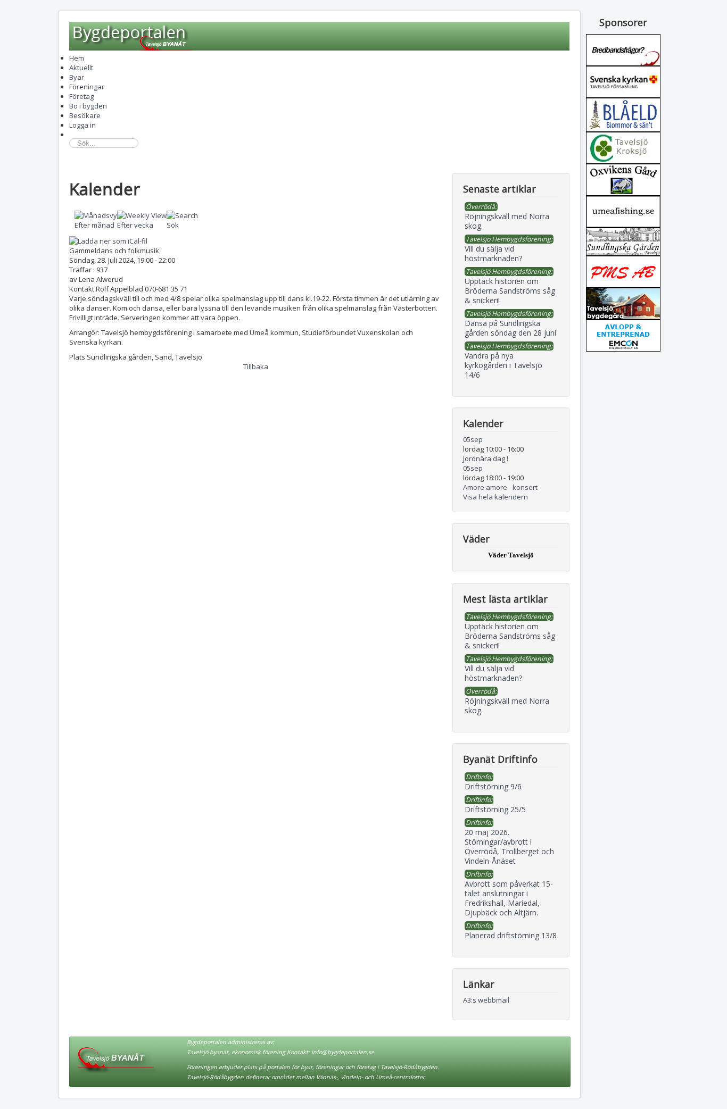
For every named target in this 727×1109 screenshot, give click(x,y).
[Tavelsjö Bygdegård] (623, 302)
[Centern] (623, 147)
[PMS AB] (623, 271)
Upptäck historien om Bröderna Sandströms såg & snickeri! (510, 636)
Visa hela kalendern (495, 497)
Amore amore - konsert (500, 487)
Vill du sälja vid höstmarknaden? (493, 673)
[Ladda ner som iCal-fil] (108, 240)
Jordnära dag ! (485, 458)
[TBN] (623, 49)
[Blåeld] (623, 114)
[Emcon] (623, 334)
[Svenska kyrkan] (623, 81)
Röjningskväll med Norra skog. (507, 705)
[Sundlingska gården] (623, 241)
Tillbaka (255, 366)
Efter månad (94, 225)
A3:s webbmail (486, 1000)
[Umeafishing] (623, 210)
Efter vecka (135, 225)
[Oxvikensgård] (623, 179)
